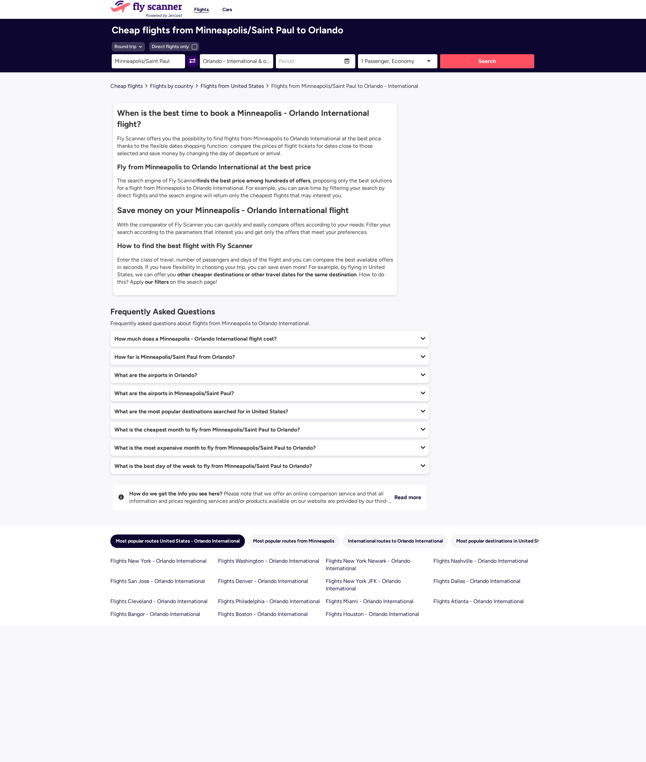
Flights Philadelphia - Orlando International (269, 601)
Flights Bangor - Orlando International (155, 614)
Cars (227, 9)
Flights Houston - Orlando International (372, 614)
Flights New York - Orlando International (158, 561)
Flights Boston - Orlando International (263, 614)
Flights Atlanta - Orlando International (478, 601)
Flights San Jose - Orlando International (157, 581)
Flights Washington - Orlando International (268, 561)
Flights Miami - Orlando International (370, 601)
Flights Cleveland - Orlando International (159, 601)
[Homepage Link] (146, 7)
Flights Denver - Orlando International (263, 581)
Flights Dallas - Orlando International (477, 581)
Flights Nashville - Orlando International (480, 561)
